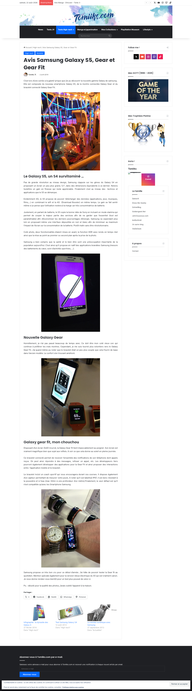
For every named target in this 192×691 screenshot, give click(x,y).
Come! (148, 179)
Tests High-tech (65, 29)
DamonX (135, 199)
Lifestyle (147, 29)
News (40, 29)
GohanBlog (136, 207)
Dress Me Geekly (139, 203)
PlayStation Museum (130, 29)
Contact (135, 251)
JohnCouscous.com (140, 216)
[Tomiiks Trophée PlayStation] (148, 146)
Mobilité (40, 53)
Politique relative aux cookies (73, 687)
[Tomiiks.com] (96, 15)
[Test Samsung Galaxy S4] (70, 612)
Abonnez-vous (29, 674)
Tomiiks (31, 75)
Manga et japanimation (87, 29)
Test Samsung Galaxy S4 (66, 622)
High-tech (37, 47)
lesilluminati (137, 220)
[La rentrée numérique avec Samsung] (102, 612)
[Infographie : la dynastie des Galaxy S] (38, 612)
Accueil (28, 47)
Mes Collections (108, 29)
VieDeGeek (136, 229)
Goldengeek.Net (139, 211)
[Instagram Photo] (134, 178)
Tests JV (50, 29)
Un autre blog (137, 224)
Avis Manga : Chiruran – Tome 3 (67, 3)
